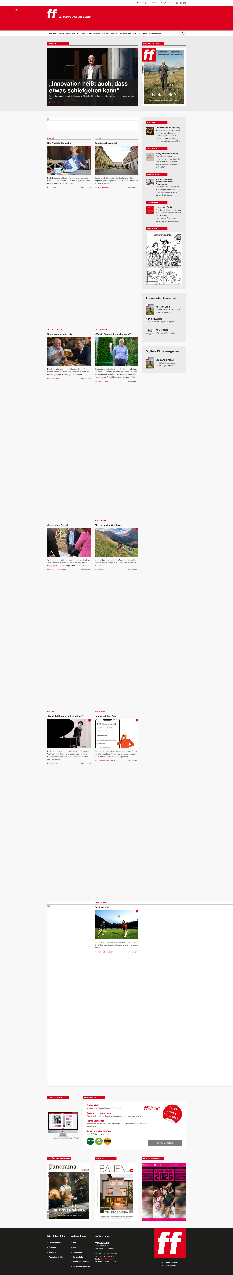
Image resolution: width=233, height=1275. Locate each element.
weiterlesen (86, 188)
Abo (148, 3)
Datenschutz (78, 1257)
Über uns (52, 1247)
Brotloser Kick (102, 908)
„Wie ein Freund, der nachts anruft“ (113, 334)
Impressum (77, 1252)
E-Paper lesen (155, 33)
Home (75, 1243)
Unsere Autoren (55, 1243)
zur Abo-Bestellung (165, 1143)
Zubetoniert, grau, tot (106, 143)
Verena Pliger (57, 102)
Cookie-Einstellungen (81, 1266)
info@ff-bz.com (107, 1259)
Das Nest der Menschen (59, 143)
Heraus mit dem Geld (105, 716)
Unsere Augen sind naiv (59, 334)
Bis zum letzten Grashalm (108, 525)
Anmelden (140, 3)
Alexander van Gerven (106, 761)
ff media (54, 188)
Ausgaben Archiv (167, 3)
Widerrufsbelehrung (81, 1262)
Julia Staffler (55, 379)
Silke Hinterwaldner (58, 570)
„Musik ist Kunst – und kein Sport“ (65, 716)
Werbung (155, 3)
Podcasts (143, 33)
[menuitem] (51, 33)
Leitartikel (51, 33)
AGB (74, 1247)
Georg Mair (55, 764)
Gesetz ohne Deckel (57, 525)
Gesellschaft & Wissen (90, 33)
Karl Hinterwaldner (105, 188)
